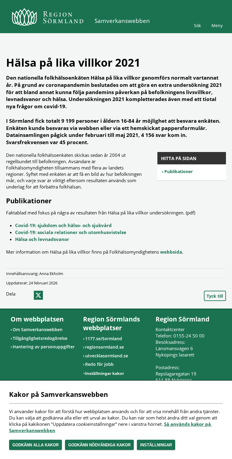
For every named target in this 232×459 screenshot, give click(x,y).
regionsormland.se (104, 347)
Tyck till (215, 296)
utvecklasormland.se (106, 356)
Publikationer (178, 171)
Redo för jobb (99, 364)
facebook (26, 295)
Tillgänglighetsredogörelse (40, 338)
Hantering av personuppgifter (44, 347)
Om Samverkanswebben (38, 329)
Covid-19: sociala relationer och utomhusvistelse (70, 232)
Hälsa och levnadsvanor (42, 239)
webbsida (171, 252)
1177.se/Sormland (103, 338)
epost (49, 295)
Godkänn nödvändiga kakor (99, 445)
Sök (197, 25)
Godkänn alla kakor (35, 445)
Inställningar (156, 445)
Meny (217, 25)
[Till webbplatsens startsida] (47, 17)
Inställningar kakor (104, 373)
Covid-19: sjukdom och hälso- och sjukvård (63, 225)
